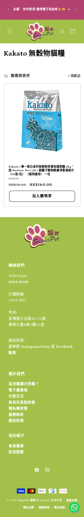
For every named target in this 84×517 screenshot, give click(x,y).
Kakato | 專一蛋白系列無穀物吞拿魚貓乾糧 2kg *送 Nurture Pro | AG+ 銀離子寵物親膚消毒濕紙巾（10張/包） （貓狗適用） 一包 (41, 170)
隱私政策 (28, 507)
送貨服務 (16, 452)
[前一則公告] (8, 9)
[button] (9, 31)
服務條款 (16, 415)
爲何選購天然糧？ (24, 384)
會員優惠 (16, 446)
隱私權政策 (18, 408)
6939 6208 (18, 282)
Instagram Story (35, 347)
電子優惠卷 (18, 390)
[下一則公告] (76, 9)
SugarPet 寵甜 (27, 500)
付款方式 (16, 396)
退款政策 (71, 500)
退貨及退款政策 (22, 402)
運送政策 (16, 421)
